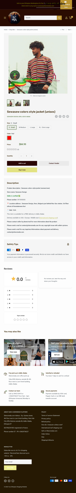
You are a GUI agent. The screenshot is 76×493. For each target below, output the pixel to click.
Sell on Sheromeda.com (49, 431)
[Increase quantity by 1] (32, 156)
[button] (21, 291)
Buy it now (22, 170)
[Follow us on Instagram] (9, 480)
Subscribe (10, 468)
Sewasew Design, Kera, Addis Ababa (18, 116)
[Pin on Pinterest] (60, 116)
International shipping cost (48, 218)
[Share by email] (67, 116)
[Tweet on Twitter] (63, 116)
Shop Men (12, 29)
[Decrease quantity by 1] (21, 156)
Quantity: (10, 156)
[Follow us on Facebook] (5, 480)
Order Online (45, 434)
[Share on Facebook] (56, 116)
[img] (12, 150)
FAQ (42, 437)
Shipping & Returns (47, 440)
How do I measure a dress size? (52, 425)
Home (5, 29)
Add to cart (22, 163)
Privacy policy (46, 418)
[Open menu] (5, 18)
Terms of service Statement (50, 415)
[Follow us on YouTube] (12, 480)
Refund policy (45, 422)
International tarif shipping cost (51, 428)
